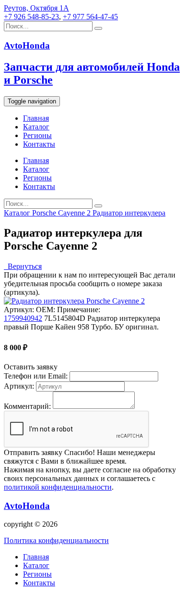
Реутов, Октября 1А (36, 8)
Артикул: (19, 386)
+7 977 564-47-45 (90, 17)
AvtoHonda (27, 506)
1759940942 (23, 318)
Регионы (37, 135)
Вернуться (23, 266)
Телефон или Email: (36, 376)
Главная (36, 118)
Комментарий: (27, 406)
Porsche (45, 213)
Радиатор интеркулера (129, 213)
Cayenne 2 (75, 213)
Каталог (36, 127)
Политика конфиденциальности (56, 540)
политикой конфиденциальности (58, 487)
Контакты (39, 144)
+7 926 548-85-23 (31, 17)
